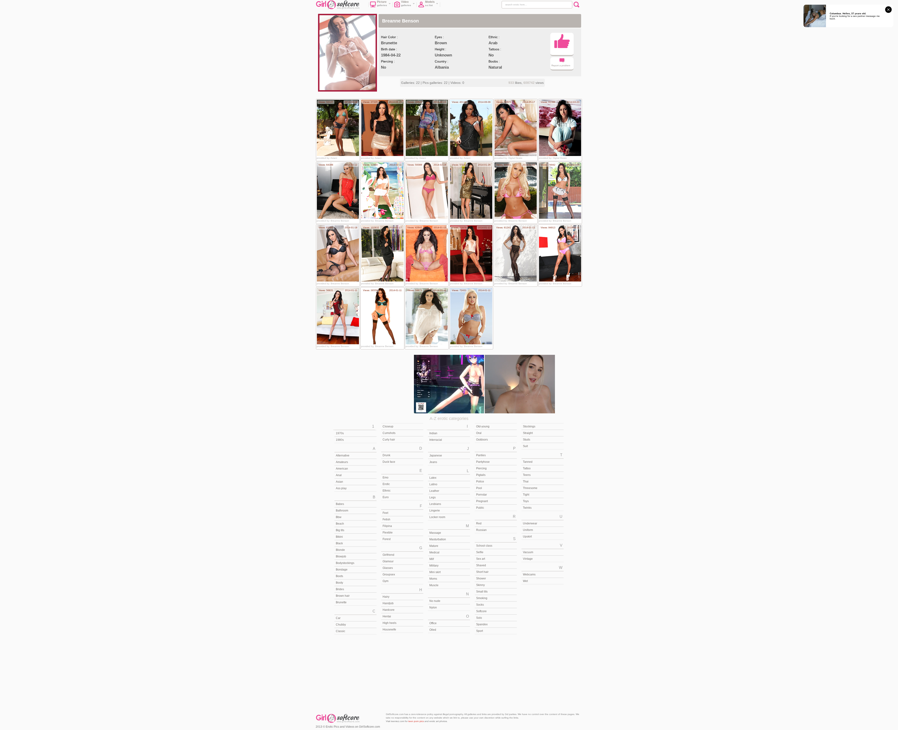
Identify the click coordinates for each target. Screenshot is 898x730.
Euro (386, 497)
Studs (526, 439)
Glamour (388, 561)
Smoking (481, 598)
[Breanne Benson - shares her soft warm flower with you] (560, 128)
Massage (435, 532)
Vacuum (528, 552)
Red (479, 523)
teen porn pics (416, 721)
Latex (432, 477)
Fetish (386, 519)
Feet (385, 513)
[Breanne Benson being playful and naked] (382, 253)
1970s (340, 433)
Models (430, 3)
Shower (481, 578)
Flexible (388, 532)
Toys (526, 501)
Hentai (387, 616)
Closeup (388, 426)
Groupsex (389, 574)
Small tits (482, 591)
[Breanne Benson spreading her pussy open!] (471, 128)
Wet (525, 581)
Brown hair (343, 595)
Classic (340, 631)
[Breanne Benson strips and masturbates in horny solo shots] (382, 316)
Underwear (530, 523)
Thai (526, 481)
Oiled (432, 629)
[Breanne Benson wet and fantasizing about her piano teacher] (471, 190)
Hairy (386, 596)
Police (480, 481)
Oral (479, 433)
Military (433, 565)
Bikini (339, 536)
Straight (528, 433)
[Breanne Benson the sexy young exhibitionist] (471, 316)
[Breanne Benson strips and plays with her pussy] (427, 190)
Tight (526, 494)
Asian (339, 481)
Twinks (527, 507)
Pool (479, 488)
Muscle (433, 585)
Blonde (340, 550)
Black (339, 543)
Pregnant (482, 501)
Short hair (482, 572)
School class (484, 545)
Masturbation (437, 539)
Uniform (528, 530)
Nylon (433, 607)
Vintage (528, 558)
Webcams (529, 574)
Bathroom (342, 510)
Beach (340, 523)
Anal (339, 475)
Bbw (338, 517)
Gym (385, 581)
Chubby (341, 624)
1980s (340, 439)
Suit (525, 446)
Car (338, 618)
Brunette (341, 602)
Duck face (389, 461)
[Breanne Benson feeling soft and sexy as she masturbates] (427, 316)
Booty (339, 582)
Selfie (479, 552)
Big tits (340, 530)
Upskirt (527, 536)
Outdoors (482, 439)
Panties (481, 455)
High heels (389, 623)
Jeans (433, 462)
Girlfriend (388, 554)
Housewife (389, 629)
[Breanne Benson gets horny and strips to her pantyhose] (515, 253)
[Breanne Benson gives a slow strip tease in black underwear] (338, 253)
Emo (385, 477)
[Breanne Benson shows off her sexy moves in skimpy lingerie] (471, 253)
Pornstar (481, 494)
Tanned (527, 461)
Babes (340, 504)
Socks (480, 604)
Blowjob (341, 556)
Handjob (388, 603)
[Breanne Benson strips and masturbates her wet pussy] (338, 316)
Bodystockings (345, 563)
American (342, 468)
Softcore (481, 611)
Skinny (480, 585)
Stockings (529, 426)
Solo (479, 617)
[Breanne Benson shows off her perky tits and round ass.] (382, 128)
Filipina (387, 526)
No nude (434, 601)
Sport (479, 631)
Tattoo (527, 468)
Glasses (388, 568)
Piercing (481, 468)
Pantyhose (483, 461)
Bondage (342, 569)
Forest (387, 539)
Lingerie (434, 510)
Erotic (386, 484)
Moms (433, 578)
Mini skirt (435, 572)
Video (406, 3)
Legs (432, 497)
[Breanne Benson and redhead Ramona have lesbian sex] (560, 253)
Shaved (481, 565)
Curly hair (389, 439)
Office (433, 623)
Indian (433, 433)
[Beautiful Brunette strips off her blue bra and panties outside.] (427, 128)
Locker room (437, 517)
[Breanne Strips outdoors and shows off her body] (515, 190)
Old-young (482, 426)
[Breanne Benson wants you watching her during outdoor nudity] (560, 190)
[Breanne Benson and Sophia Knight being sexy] (338, 190)
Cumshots (389, 433)
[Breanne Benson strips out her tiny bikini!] (338, 128)
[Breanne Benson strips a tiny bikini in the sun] (427, 253)
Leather (434, 491)
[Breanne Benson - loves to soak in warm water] (515, 128)
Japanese (435, 455)
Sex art (480, 558)
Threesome (530, 488)
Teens (527, 475)
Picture (382, 3)
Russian (481, 530)
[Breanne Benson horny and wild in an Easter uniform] (382, 190)
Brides (340, 589)
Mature (433, 546)
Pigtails (480, 475)
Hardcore (389, 609)
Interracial (435, 439)
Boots (339, 576)
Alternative (342, 455)
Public (480, 507)
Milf (431, 559)
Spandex (482, 624)
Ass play (341, 488)
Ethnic (387, 490)
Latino (433, 484)
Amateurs (342, 462)
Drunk (386, 455)
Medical (434, 552)
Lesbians (435, 504)
